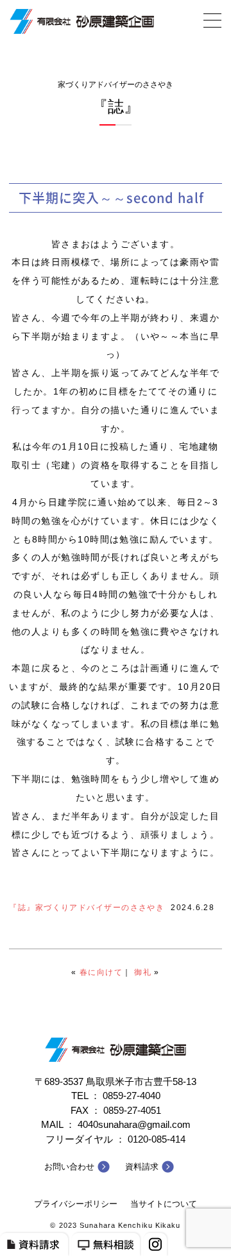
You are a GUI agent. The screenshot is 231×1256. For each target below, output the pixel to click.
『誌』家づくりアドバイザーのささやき (86, 907)
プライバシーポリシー (75, 1204)
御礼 (142, 972)
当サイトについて (163, 1204)
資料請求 (141, 1166)
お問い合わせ (69, 1166)
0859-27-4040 (131, 1095)
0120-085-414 (156, 1139)
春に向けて (101, 972)
